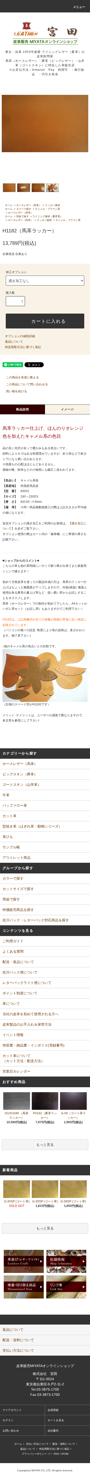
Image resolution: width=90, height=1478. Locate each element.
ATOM (64, 1453)
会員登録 (53, 1409)
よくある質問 (13, 951)
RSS (56, 1453)
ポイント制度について (20, 993)
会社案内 (53, 1430)
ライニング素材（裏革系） (47, 216)
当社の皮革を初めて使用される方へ (30, 1014)
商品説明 (22, 409)
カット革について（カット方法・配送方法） (23, 1058)
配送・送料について (63, 1443)
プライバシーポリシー (34, 1453)
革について (11, 1004)
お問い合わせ (10, 1430)
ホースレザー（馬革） (28, 205)
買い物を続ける (16, 391)
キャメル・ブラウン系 (47, 209)
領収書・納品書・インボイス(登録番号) (33, 1045)
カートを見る (56, 1420)
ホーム (8, 205)
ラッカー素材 (52, 205)
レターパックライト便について (27, 983)
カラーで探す (23, 209)
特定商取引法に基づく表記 (23, 347)
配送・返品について (18, 962)
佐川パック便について (20, 972)
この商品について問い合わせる (27, 384)
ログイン (8, 1420)
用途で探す (22, 216)
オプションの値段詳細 (20, 336)
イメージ (67, 409)
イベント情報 (13, 1035)
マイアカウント (12, 1409)
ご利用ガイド (13, 941)
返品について (14, 341)
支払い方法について (37, 1443)
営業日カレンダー (16, 1071)
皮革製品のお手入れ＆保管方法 (27, 1024)
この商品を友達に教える (22, 377)
